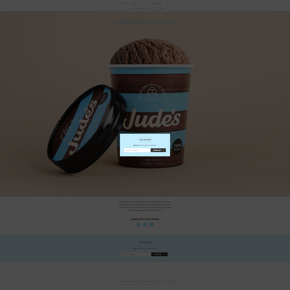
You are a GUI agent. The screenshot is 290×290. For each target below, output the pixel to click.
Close (168, 135)
